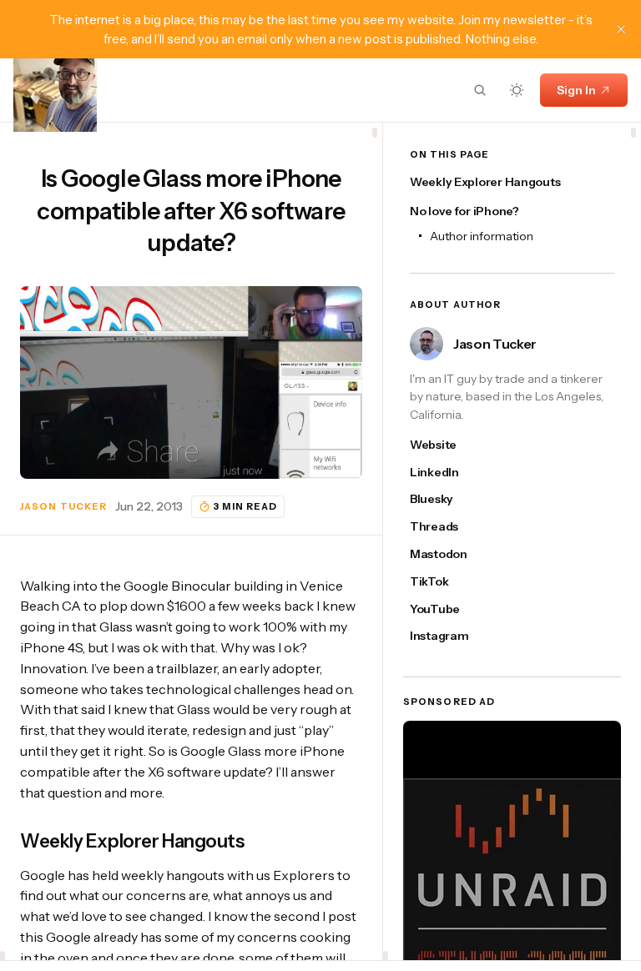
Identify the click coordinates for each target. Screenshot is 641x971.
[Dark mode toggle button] (516, 90)
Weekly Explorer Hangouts (485, 181)
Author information (481, 236)
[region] (191, 541)
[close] (621, 29)
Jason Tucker (63, 506)
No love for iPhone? (464, 211)
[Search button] (480, 90)
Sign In (576, 90)
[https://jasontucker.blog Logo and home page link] (55, 90)
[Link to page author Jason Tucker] (426, 343)
